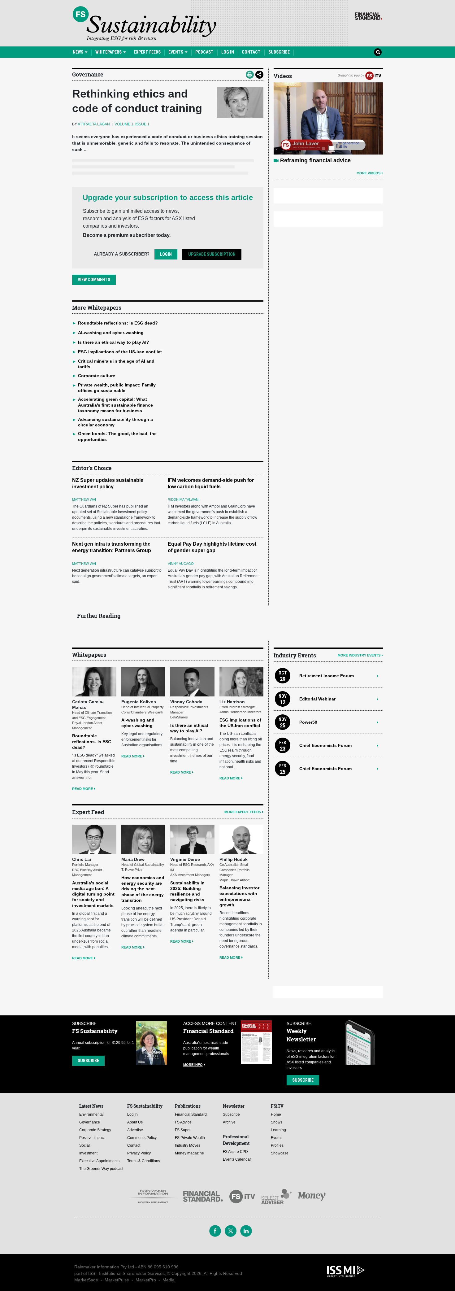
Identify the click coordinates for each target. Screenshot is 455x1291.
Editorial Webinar (317, 698)
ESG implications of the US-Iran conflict (120, 351)
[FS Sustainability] (144, 23)
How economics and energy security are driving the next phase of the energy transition (142, 889)
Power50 (308, 722)
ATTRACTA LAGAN (94, 124)
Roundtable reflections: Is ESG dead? (118, 323)
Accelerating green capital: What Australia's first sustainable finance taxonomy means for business (115, 405)
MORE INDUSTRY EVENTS (359, 655)
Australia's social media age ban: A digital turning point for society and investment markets (93, 894)
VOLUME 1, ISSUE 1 (132, 124)
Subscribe (279, 52)
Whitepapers (109, 52)
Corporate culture (96, 375)
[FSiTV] (373, 75)
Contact (251, 52)
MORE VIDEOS (368, 173)
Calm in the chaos (304, 160)
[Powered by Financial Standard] (368, 16)
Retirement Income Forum (326, 675)
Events (176, 52)
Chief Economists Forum (325, 745)
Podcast (204, 52)
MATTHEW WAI (84, 499)
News (78, 52)
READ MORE (82, 789)
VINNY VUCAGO (181, 563)
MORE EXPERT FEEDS (242, 812)
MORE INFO (193, 1064)
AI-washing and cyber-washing (111, 332)
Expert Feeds (147, 52)
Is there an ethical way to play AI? (113, 342)
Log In (227, 52)
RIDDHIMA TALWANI (183, 499)
